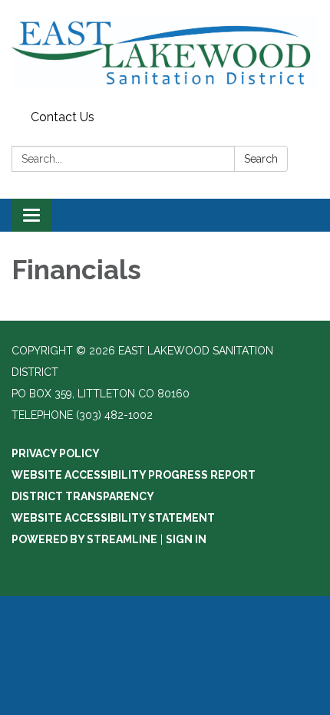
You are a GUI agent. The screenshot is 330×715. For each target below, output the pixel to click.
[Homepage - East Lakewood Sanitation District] (165, 52)
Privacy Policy (56, 453)
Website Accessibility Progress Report (134, 475)
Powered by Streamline (84, 539)
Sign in (186, 539)
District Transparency (83, 496)
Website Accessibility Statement (113, 518)
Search (261, 159)
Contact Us (62, 117)
